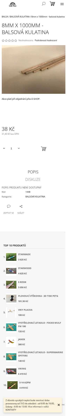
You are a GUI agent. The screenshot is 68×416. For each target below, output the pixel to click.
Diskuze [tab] (33, 179)
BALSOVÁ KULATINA (35, 196)
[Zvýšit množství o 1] (4, 148)
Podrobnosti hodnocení (46, 40)
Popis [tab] (33, 172)
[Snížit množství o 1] (19, 148)
